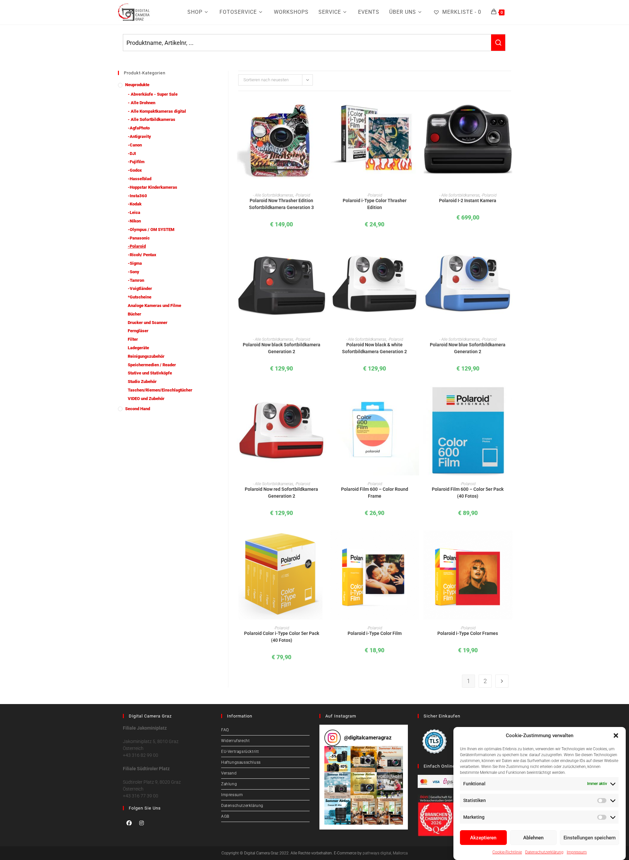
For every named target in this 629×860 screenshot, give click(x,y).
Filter (133, 339)
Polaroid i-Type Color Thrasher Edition (375, 204)
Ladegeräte (138, 347)
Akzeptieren (483, 838)
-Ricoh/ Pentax (142, 254)
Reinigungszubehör (146, 356)
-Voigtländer (140, 288)
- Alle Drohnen (141, 102)
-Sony (133, 271)
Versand (229, 773)
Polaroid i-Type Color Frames (467, 633)
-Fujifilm (136, 161)
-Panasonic (139, 238)
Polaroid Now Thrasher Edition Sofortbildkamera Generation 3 (281, 204)
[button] (616, 735)
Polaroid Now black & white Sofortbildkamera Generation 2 (374, 348)
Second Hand (137, 408)
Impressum (577, 852)
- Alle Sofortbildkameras (151, 119)
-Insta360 (137, 195)
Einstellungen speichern (589, 838)
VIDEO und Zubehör (146, 398)
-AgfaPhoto (139, 127)
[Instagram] (141, 823)
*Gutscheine (139, 297)
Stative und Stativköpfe (150, 373)
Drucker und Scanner (147, 322)
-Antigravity (139, 136)
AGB (225, 816)
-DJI (132, 153)
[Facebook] (129, 823)
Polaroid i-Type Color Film (375, 633)
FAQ (225, 730)
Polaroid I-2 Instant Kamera (467, 200)
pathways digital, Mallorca (385, 853)
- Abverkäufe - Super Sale (153, 94)
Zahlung (229, 784)
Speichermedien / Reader (152, 364)
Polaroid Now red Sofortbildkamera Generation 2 (281, 493)
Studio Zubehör (142, 381)
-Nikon (134, 221)
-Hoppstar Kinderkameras (152, 187)
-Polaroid (137, 246)
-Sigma (135, 263)
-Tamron (136, 280)
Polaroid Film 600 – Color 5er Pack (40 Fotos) (468, 493)
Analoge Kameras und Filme (154, 305)
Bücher (134, 314)
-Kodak (135, 203)
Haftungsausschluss (241, 762)
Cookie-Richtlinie (507, 852)
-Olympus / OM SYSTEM (151, 229)
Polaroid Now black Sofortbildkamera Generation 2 (281, 348)
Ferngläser (138, 330)
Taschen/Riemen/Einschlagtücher (160, 390)
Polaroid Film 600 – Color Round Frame (374, 493)
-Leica (134, 212)
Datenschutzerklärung (544, 852)
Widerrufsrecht (235, 740)
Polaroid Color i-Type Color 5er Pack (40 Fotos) (281, 637)
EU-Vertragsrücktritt (240, 751)
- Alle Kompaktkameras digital (157, 111)
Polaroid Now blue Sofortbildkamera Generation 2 (467, 348)
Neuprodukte (137, 84)
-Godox (135, 170)
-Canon (135, 145)
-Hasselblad (139, 178)
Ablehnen (533, 838)
